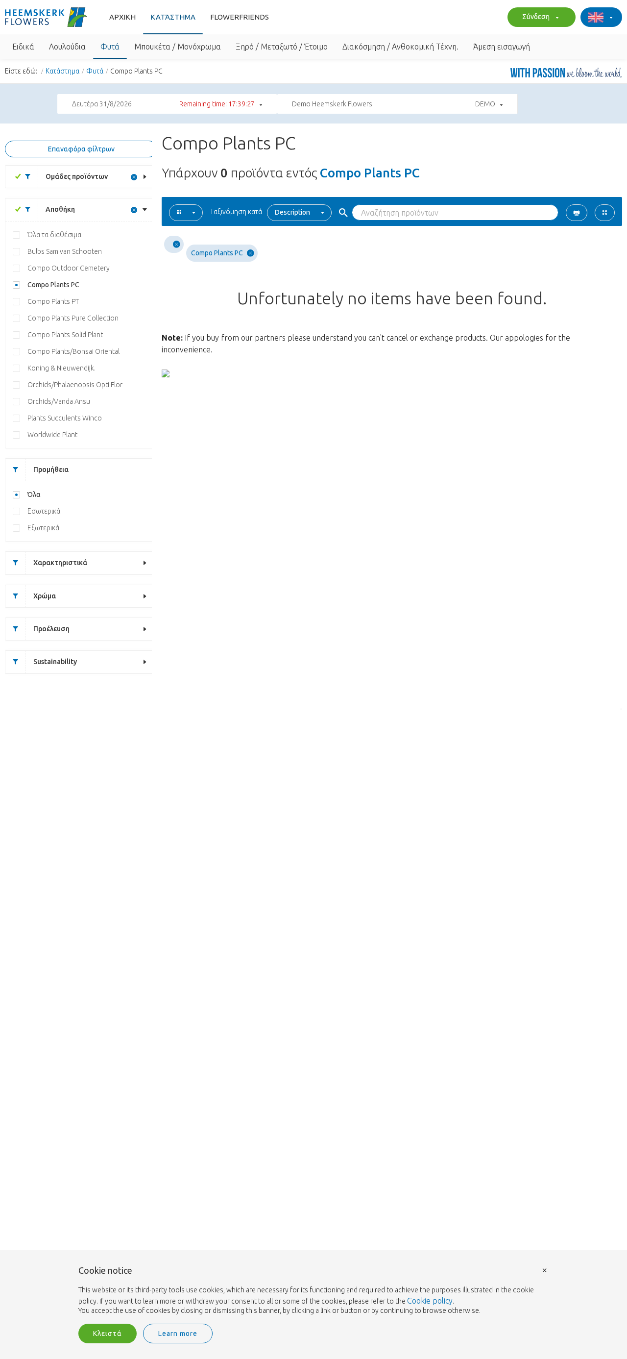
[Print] (576, 212)
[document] (313, 1291)
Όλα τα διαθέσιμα (54, 235)
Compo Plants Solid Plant (65, 335)
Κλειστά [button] (107, 1333)
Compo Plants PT (53, 301)
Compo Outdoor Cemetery (68, 268)
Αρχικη (122, 17)
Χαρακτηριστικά (60, 563)
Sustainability (55, 662)
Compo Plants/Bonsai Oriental (73, 351)
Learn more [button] (177, 1333)
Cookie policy (430, 1300)
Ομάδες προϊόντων (77, 176)
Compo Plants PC (53, 285)
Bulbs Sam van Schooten (64, 251)
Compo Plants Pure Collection (73, 318)
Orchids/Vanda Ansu (58, 401)
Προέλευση (51, 629)
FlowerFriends (239, 17)
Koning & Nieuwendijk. (61, 368)
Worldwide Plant (52, 435)
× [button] (545, 1269)
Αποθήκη (60, 209)
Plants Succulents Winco (64, 418)
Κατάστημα (172, 17)
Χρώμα (44, 596)
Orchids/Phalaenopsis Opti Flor (74, 385)
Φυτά (94, 71)
